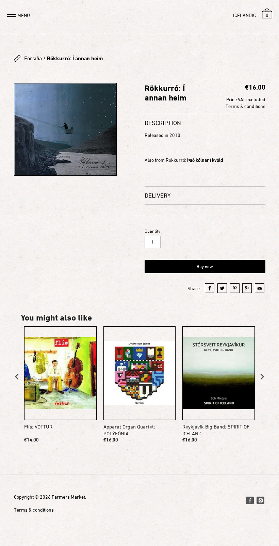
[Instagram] (260, 500)
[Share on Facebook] (209, 288)
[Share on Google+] (247, 288)
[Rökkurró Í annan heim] (65, 129)
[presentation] (17, 376)
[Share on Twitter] (222, 288)
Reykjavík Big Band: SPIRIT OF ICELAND (215, 430)
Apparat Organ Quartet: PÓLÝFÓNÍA (129, 430)
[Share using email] (259, 288)
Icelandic (244, 15)
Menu (23, 15)
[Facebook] (249, 500)
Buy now (205, 266)
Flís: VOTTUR (38, 427)
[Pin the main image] (235, 288)
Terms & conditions (245, 106)
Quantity (152, 231)
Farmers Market (68, 497)
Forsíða (33, 58)
